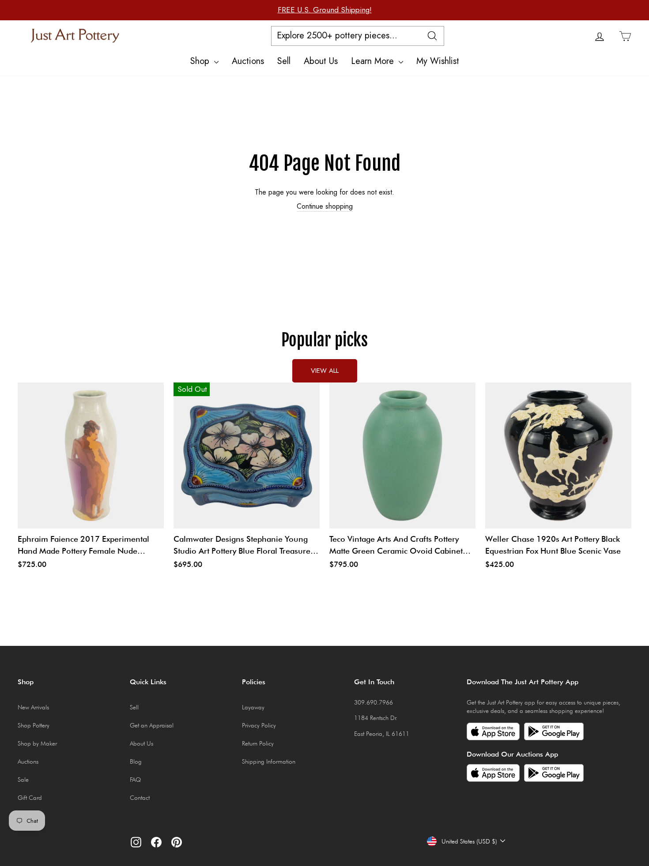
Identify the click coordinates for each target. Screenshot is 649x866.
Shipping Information (268, 761)
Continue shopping (325, 206)
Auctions (248, 61)
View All (325, 370)
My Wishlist (437, 61)
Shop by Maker (37, 743)
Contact (140, 797)
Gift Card (30, 797)
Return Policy (258, 743)
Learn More (373, 61)
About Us (321, 61)
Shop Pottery (33, 725)
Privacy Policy (259, 725)
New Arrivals (33, 707)
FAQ (135, 779)
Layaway (253, 707)
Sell (284, 61)
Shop (201, 61)
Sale (23, 779)
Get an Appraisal (152, 725)
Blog (136, 761)
